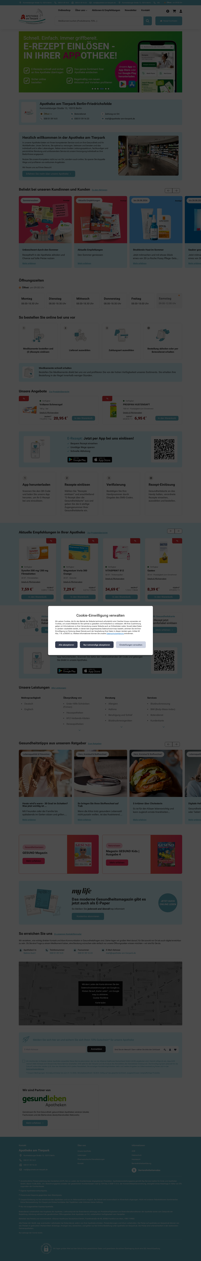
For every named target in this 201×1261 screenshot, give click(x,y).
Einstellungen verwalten (130, 645)
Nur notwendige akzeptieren (96, 645)
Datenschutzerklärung (115, 633)
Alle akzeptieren (66, 645)
